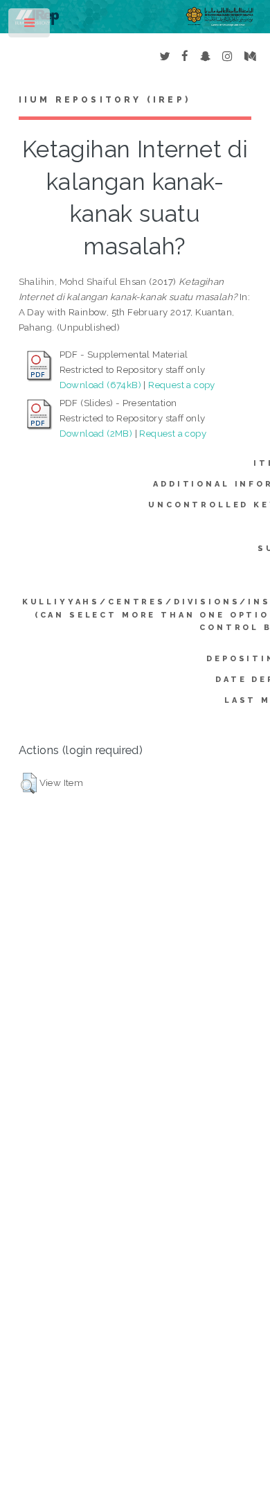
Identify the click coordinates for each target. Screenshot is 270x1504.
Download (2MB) (96, 433)
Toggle (30, 26)
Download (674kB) (100, 384)
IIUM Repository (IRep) (104, 100)
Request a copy (181, 384)
